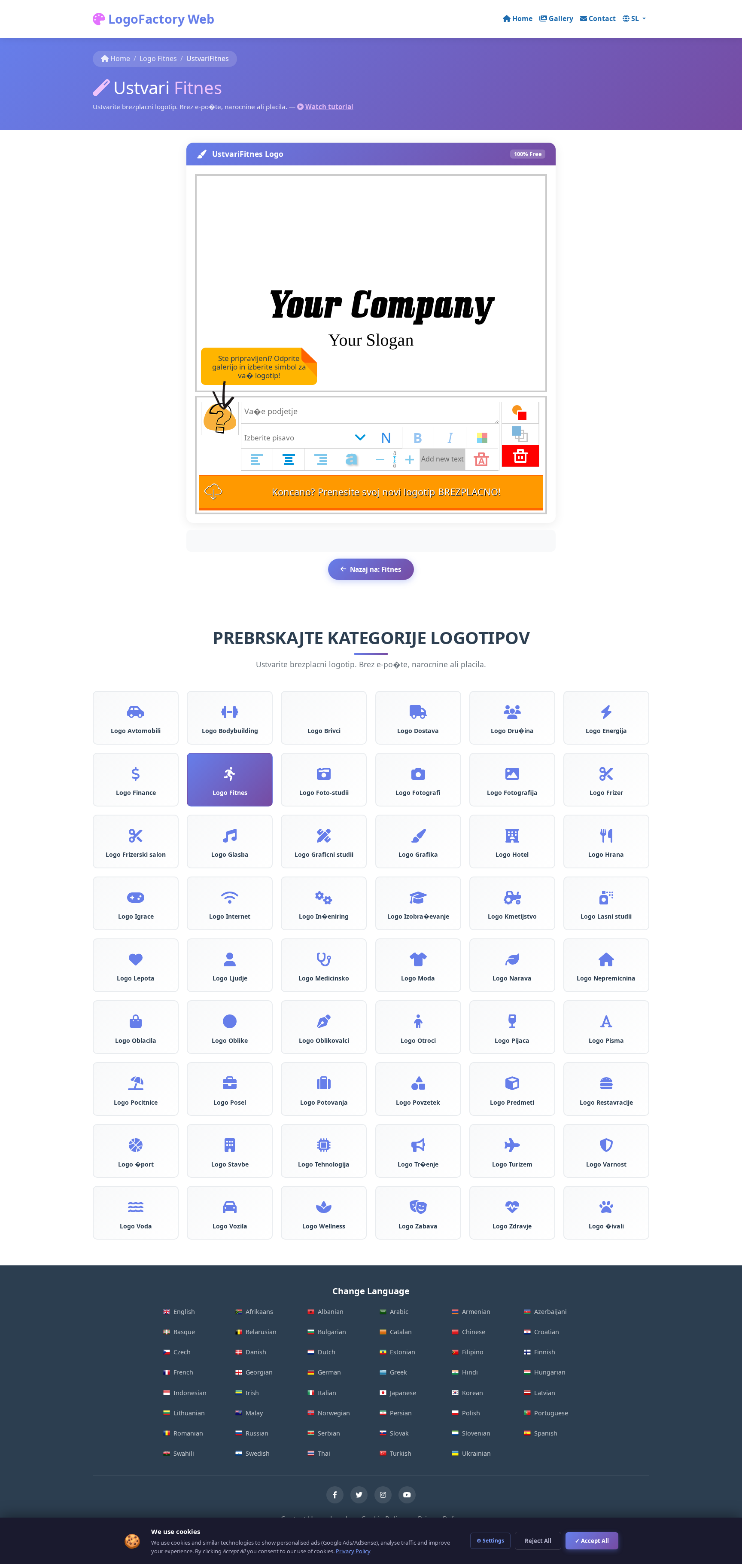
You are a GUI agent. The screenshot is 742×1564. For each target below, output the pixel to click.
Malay (254, 1413)
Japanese (403, 1393)
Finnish (544, 1352)
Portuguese (551, 1413)
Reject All (538, 1541)
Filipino (473, 1352)
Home (522, 18)
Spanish (545, 1433)
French (183, 1372)
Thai (324, 1453)
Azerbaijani (550, 1311)
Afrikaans (259, 1311)
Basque (184, 1332)
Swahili (183, 1453)
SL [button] (636, 18)
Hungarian (550, 1372)
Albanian (331, 1311)
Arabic (399, 1311)
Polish (471, 1413)
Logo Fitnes (158, 58)
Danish (256, 1352)
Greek (398, 1372)
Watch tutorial (329, 106)
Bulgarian (332, 1332)
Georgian (259, 1372)
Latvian (544, 1393)
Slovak (399, 1433)
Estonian (402, 1352)
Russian (257, 1433)
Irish (252, 1393)
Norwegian (334, 1413)
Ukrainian (476, 1453)
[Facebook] (335, 1494)
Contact (602, 18)
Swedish (258, 1453)
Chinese (473, 1332)
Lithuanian (189, 1413)
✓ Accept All (592, 1541)
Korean (472, 1393)
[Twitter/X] (359, 1494)
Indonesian (190, 1393)
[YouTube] (407, 1494)
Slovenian (476, 1433)
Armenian (476, 1311)
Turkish (400, 1453)
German (329, 1372)
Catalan (401, 1332)
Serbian (329, 1433)
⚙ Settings (490, 1540)
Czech (182, 1352)
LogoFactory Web (159, 18)
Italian (327, 1393)
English (184, 1311)
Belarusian (261, 1332)
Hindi (470, 1372)
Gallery (561, 18)
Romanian (188, 1433)
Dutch (326, 1352)
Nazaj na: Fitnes (375, 569)
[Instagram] (383, 1494)
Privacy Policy (353, 1551)
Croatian (546, 1332)
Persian (401, 1413)
